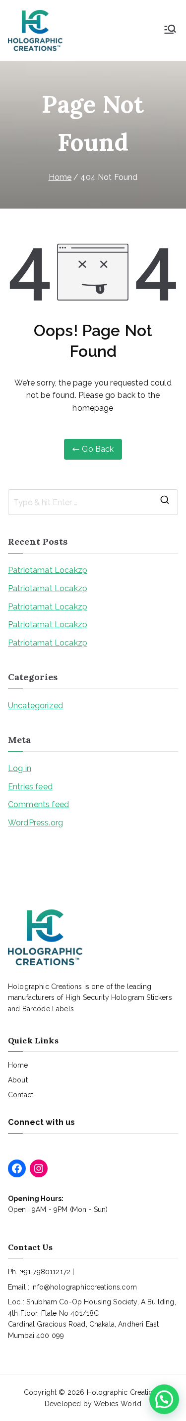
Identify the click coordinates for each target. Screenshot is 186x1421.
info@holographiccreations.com (84, 1287)
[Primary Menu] (170, 30)
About (18, 1080)
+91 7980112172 (45, 1272)
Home (18, 1065)
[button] (164, 1399)
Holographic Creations (124, 1392)
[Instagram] (39, 1168)
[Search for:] (93, 502)
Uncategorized (35, 705)
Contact (20, 1095)
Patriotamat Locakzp (47, 570)
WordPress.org (35, 822)
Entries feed (30, 786)
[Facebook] (17, 1168)
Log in (19, 768)
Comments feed (38, 804)
